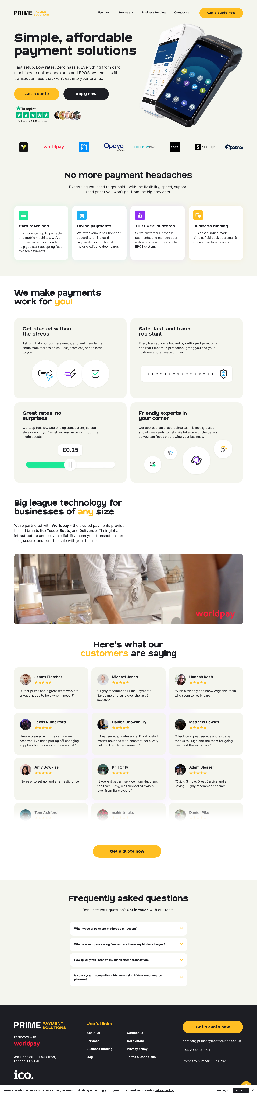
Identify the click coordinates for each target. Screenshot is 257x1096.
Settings (222, 1090)
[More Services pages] (132, 12)
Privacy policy (137, 1049)
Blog (89, 1057)
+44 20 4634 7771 (196, 1050)
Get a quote (135, 1041)
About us (93, 1033)
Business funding (100, 1049)
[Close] (253, 1090)
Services (93, 1041)
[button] (127, 851)
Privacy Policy (164, 1090)
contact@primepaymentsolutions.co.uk (212, 1041)
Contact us (135, 1033)
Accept (241, 1090)
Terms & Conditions (141, 1057)
